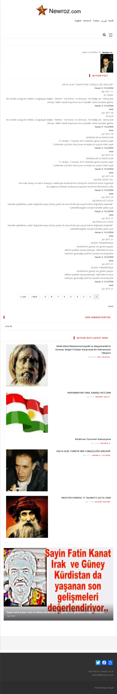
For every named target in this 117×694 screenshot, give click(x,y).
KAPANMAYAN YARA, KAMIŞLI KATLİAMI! (89, 392)
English (78, 20)
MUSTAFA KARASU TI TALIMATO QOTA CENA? (86, 497)
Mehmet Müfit (103, 397)
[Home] (58, 10)
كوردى (104, 20)
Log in (8, 326)
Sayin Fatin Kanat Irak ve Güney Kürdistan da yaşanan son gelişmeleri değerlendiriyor (55, 612)
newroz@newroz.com (102, 674)
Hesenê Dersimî (102, 502)
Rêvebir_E (105, 443)
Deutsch (87, 20)
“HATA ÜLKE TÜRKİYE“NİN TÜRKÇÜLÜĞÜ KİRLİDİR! (83, 451)
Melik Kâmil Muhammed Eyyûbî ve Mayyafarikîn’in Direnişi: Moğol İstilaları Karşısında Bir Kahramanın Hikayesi (83, 349)
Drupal (110, 687)
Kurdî (110, 20)
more (110, 306)
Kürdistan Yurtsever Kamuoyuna (93, 439)
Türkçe (96, 20)
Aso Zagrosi (104, 357)
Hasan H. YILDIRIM (104, 88)
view (111, 109)
